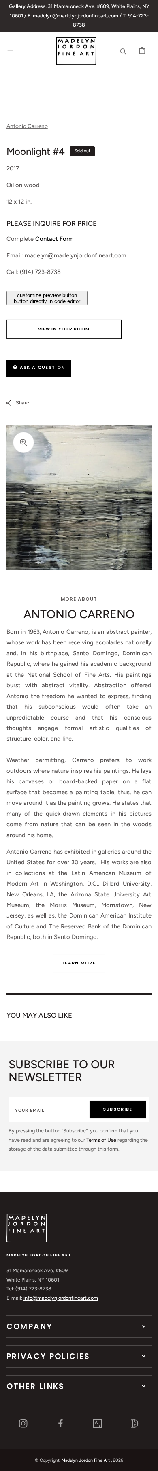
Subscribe (117, 1109)
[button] (10, 51)
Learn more (79, 963)
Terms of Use (101, 1140)
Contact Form (54, 238)
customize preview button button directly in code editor (47, 298)
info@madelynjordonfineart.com (60, 1298)
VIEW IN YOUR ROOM (64, 329)
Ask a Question (41, 367)
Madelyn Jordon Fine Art (86, 1460)
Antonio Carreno (27, 126)
